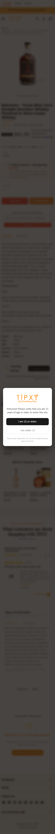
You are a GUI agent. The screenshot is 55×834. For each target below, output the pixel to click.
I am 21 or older (27, 421)
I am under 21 (27, 430)
